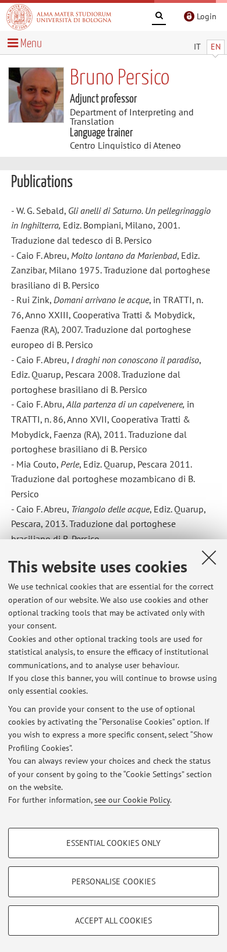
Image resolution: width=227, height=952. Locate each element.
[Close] (209, 557)
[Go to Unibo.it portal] (59, 17)
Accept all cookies (113, 920)
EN (216, 46)
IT (197, 46)
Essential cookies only (113, 843)
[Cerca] (159, 17)
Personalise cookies (113, 881)
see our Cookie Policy (132, 800)
